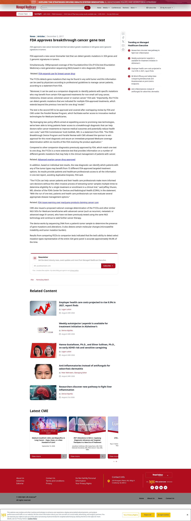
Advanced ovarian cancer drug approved (56, 159)
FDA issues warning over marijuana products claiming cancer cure (68, 202)
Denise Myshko (67, 330)
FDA (32, 280)
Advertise (20, 481)
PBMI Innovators (57, 14)
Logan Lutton (66, 309)
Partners (126, 8)
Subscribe (107, 266)
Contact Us (50, 478)
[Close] (187, 514)
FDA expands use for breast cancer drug (56, 73)
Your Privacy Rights (84, 483)
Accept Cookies (163, 515)
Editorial (19, 483)
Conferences (116, 8)
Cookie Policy (32, 519)
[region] (95, 515)
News (99, 8)
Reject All (147, 515)
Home (141, 498)
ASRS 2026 (101, 14)
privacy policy (74, 270)
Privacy (49, 483)
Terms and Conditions (55, 481)
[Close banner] (188, 2)
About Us (20, 478)
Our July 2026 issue (112, 14)
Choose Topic (23, 14)
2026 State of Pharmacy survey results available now (80, 14)
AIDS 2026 (46, 14)
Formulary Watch (42, 280)
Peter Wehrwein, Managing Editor (74, 373)
